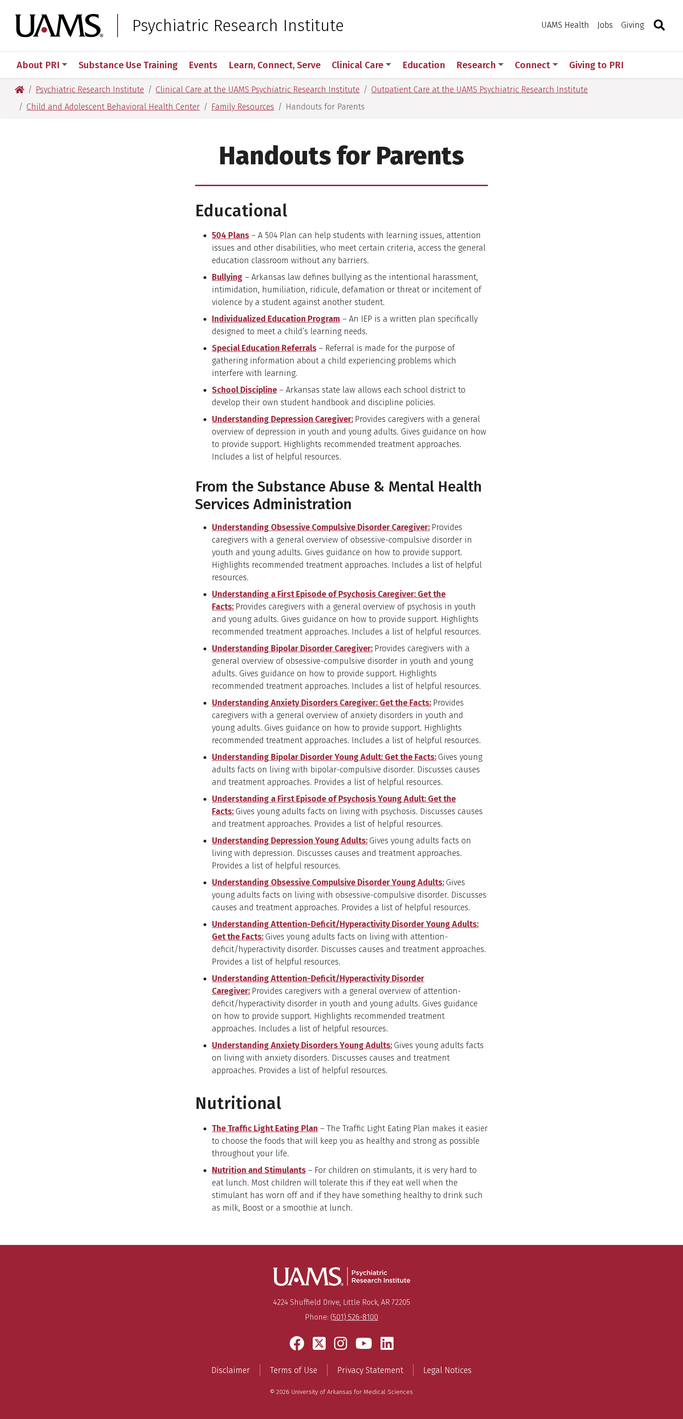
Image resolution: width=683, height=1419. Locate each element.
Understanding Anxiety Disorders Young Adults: (302, 1045)
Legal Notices (447, 1370)
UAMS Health (565, 25)
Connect (532, 65)
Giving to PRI (596, 65)
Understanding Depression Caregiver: (282, 419)
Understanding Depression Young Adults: (290, 841)
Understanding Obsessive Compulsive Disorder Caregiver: (321, 527)
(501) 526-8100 (354, 1317)
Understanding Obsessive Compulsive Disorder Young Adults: (328, 882)
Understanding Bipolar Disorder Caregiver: (292, 648)
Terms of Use (293, 1370)
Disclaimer (230, 1370)
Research (476, 65)
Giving (632, 25)
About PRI (38, 65)
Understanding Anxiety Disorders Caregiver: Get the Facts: (321, 703)
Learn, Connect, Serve (275, 65)
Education (423, 65)
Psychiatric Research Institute (238, 25)
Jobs (605, 25)
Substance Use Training (128, 65)
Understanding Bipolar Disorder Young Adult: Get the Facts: (324, 757)
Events (203, 65)
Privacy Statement (370, 1370)
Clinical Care (357, 65)
